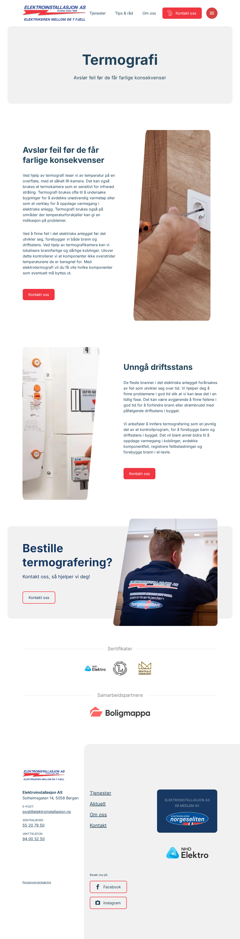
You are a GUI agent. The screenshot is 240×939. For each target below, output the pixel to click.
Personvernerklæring (36, 882)
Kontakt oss (38, 294)
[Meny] (212, 13)
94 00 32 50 (33, 838)
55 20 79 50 (33, 825)
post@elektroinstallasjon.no (46, 811)
